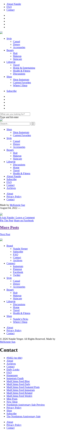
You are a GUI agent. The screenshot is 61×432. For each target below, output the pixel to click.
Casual (16, 41)
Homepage (12, 375)
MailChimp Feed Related (19, 393)
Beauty (10, 50)
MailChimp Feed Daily (18, 384)
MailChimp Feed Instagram (21, 390)
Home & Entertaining (24, 67)
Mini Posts (12, 398)
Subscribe (12, 91)
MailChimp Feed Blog (18, 381)
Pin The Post (6, 220)
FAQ (9, 7)
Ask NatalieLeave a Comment (17, 217)
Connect (11, 263)
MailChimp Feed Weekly (19, 396)
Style (9, 38)
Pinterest (17, 269)
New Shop (12, 401)
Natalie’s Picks (20, 319)
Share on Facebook (24, 220)
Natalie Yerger (20, 248)
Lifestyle (11, 62)
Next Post (5, 234)
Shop (9, 76)
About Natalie (14, 4)
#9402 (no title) (14, 357)
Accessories (19, 47)
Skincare (17, 59)
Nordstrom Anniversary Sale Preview (26, 404)
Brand (10, 245)
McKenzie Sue (17, 205)
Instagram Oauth (15, 378)
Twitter (16, 275)
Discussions (19, 73)
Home (16, 167)
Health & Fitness (21, 70)
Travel (16, 65)
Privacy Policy (14, 196)
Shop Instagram (21, 79)
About (10, 193)
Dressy (16, 44)
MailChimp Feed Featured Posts (23, 387)
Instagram (18, 266)
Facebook (18, 272)
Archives (11, 188)
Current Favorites (22, 82)
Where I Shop (20, 85)
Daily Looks (13, 369)
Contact (10, 9)
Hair (15, 53)
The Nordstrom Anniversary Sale (24, 416)
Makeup (17, 56)
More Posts (9, 227)
